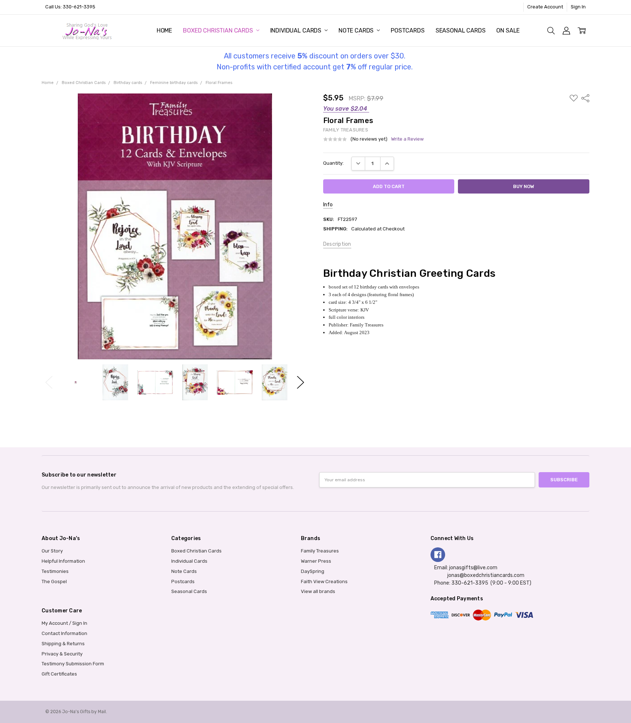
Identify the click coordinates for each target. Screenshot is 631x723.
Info (328, 205)
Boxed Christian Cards (218, 30)
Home (164, 30)
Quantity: (333, 163)
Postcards (408, 30)
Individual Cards (296, 30)
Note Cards (357, 30)
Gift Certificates (59, 674)
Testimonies (55, 571)
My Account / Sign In (64, 623)
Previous (49, 382)
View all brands (318, 591)
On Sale (508, 30)
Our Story (52, 551)
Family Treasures (320, 551)
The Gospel (54, 581)
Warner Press (316, 561)
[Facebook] (438, 554)
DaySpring (312, 571)
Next (300, 382)
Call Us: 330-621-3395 (70, 6)
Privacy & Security (62, 654)
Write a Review (407, 139)
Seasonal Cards (461, 30)
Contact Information (64, 633)
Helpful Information (63, 561)
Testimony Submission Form (73, 663)
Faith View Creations (324, 581)
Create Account (545, 6)
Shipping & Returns (63, 643)
